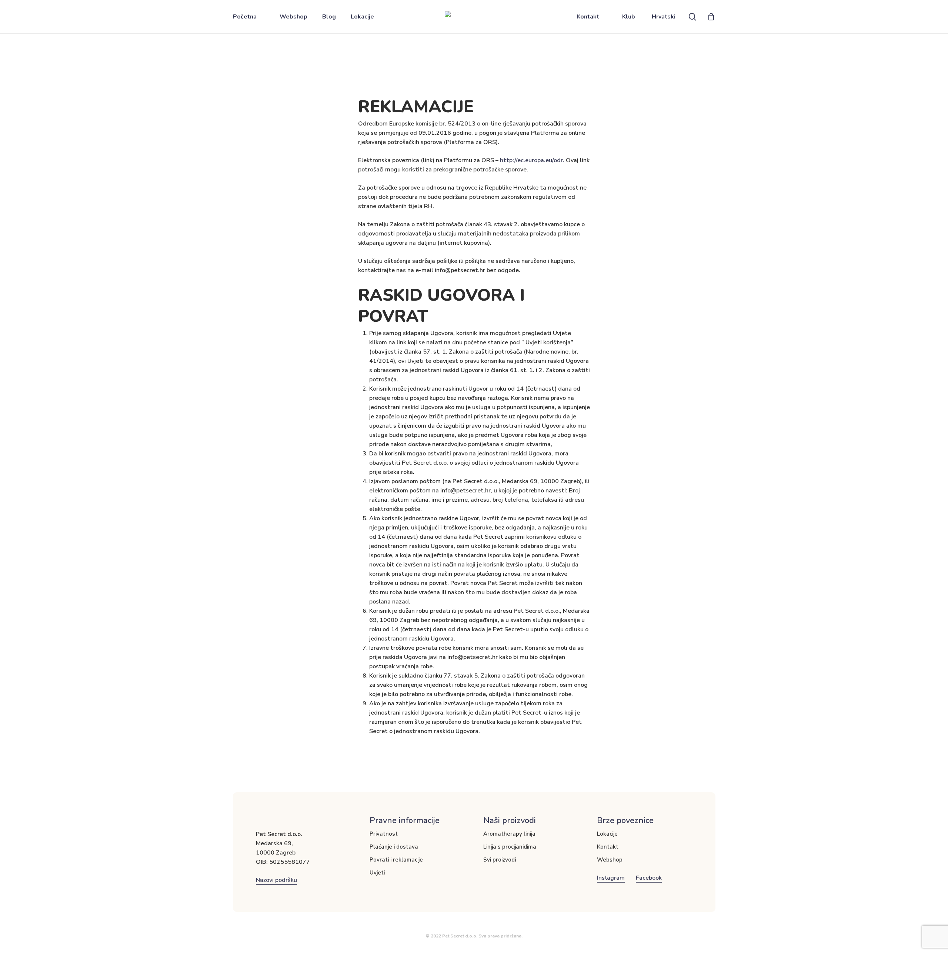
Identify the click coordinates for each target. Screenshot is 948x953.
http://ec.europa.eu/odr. (533, 160)
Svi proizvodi (499, 859)
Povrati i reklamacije (396, 859)
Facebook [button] (649, 878)
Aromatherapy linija (509, 833)
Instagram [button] (611, 878)
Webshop (609, 859)
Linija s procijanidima (509, 846)
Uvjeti (377, 872)
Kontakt (607, 846)
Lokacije (607, 833)
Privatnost (384, 833)
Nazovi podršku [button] (276, 880)
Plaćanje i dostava (394, 846)
